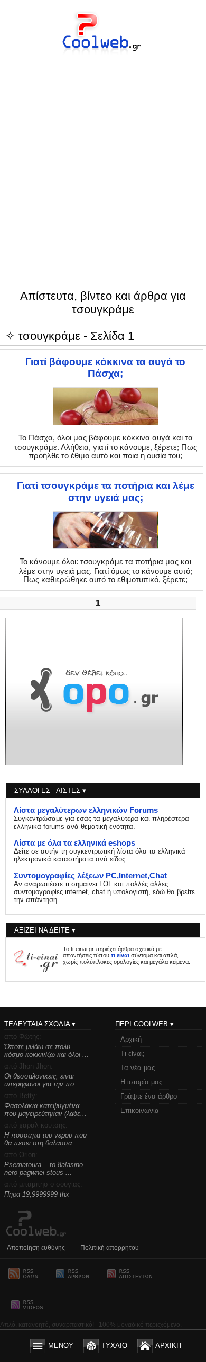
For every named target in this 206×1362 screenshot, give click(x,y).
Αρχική (131, 1039)
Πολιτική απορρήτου (109, 1247)
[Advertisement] (103, 151)
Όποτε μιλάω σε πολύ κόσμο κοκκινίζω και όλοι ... (46, 1051)
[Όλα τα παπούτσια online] (94, 762)
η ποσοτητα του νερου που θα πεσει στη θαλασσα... (45, 1139)
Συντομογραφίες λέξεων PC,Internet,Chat (90, 875)
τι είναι (120, 955)
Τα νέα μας (137, 1068)
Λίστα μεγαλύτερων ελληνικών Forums (86, 810)
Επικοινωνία (139, 1110)
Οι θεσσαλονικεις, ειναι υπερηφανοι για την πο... (42, 1080)
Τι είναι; (132, 1053)
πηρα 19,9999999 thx (36, 1194)
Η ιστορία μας (141, 1082)
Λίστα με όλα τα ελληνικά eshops (74, 843)
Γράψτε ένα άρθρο (148, 1096)
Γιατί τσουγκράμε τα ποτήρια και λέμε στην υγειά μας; (105, 491)
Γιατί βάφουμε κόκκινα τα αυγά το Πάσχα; (105, 367)
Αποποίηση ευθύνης (36, 1247)
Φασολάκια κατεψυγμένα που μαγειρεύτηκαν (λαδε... (45, 1110)
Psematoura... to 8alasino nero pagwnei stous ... (43, 1169)
